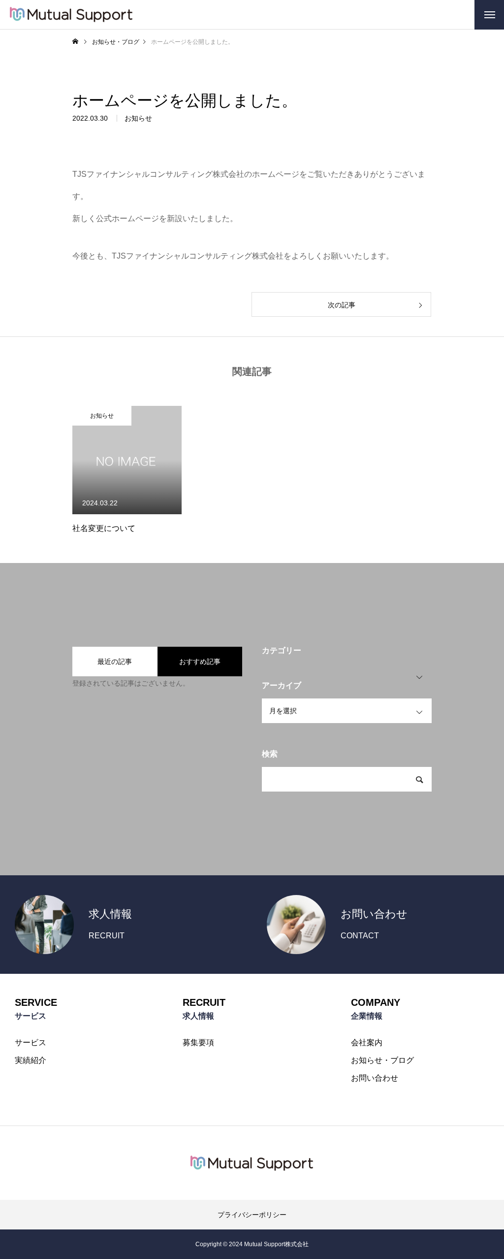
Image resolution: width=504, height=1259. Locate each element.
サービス (30, 1043)
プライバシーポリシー (252, 1215)
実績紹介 (30, 1060)
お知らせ (138, 118)
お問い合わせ (374, 1078)
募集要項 (198, 1043)
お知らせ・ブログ (382, 1060)
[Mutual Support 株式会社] (71, 15)
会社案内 (366, 1043)
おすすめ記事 (199, 661)
